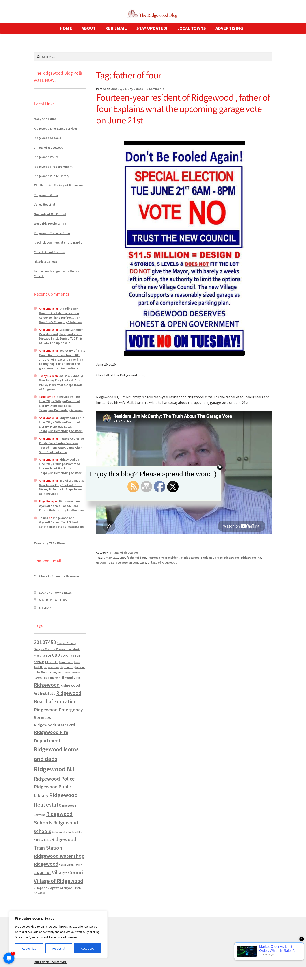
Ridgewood (232, 558)
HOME (66, 28)
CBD (122, 558)
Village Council (68, 872)
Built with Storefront (50, 962)
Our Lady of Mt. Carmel (50, 214)
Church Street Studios (49, 252)
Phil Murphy (67, 678)
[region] (58, 934)
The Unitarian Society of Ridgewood (59, 185)
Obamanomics (72, 672)
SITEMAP (45, 608)
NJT (60, 672)
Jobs (37, 672)
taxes (62, 864)
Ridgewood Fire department (53, 166)
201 (115, 558)
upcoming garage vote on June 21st (121, 562)
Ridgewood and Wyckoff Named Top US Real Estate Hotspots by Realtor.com (61, 505)
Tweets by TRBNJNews (49, 543)
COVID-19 (39, 662)
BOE (48, 655)
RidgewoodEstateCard (54, 724)
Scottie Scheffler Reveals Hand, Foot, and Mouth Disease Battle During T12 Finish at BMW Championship (61, 336)
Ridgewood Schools (47, 138)
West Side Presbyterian (50, 223)
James (138, 89)
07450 (108, 558)
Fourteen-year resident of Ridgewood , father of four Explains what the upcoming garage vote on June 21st (183, 108)
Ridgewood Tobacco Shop (52, 233)
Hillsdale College (45, 262)
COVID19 (51, 662)
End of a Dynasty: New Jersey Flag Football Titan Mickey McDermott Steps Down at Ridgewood (61, 382)
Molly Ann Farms (45, 119)
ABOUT (88, 28)
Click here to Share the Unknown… (58, 576)
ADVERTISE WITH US (53, 600)
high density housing (72, 667)
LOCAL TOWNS (191, 28)
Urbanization (74, 864)
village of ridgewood (124, 552)
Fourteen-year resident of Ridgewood (174, 558)
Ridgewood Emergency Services (56, 128)
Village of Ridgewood (162, 562)
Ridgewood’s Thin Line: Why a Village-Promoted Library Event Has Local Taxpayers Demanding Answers (61, 403)
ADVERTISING (229, 28)
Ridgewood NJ (251, 558)
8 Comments (155, 89)
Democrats (66, 662)
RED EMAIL (116, 28)
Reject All (58, 948)
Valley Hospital (44, 204)
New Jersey (49, 672)
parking (53, 678)
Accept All (87, 948)
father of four (136, 558)
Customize (29, 948)
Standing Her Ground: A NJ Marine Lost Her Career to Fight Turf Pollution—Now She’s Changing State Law (61, 315)
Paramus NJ (40, 677)
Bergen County (66, 643)
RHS (78, 677)
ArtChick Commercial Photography (58, 242)
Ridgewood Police (46, 157)
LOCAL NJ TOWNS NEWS (55, 593)
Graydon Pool (51, 667)
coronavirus (70, 655)
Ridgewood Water (46, 195)
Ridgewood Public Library (51, 176)
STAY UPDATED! (152, 28)
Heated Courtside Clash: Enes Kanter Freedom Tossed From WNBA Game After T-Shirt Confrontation (62, 445)
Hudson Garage (212, 558)
